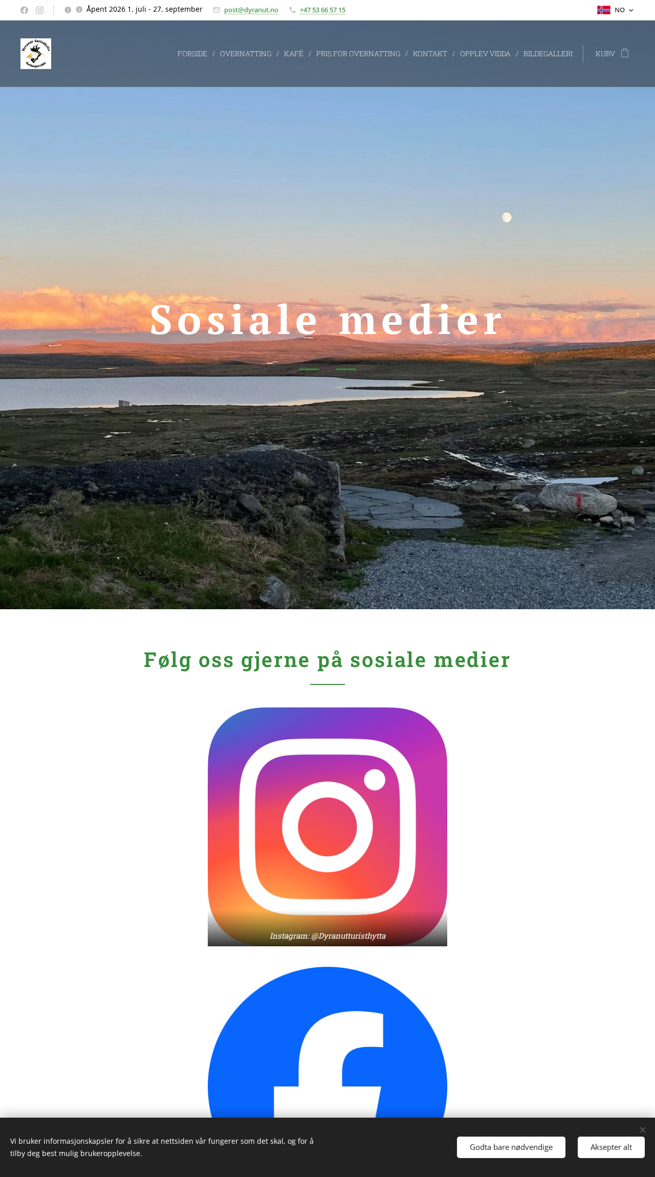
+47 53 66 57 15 (322, 9)
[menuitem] (195, 53)
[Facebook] (24, 10)
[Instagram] (39, 10)
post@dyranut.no (251, 9)
